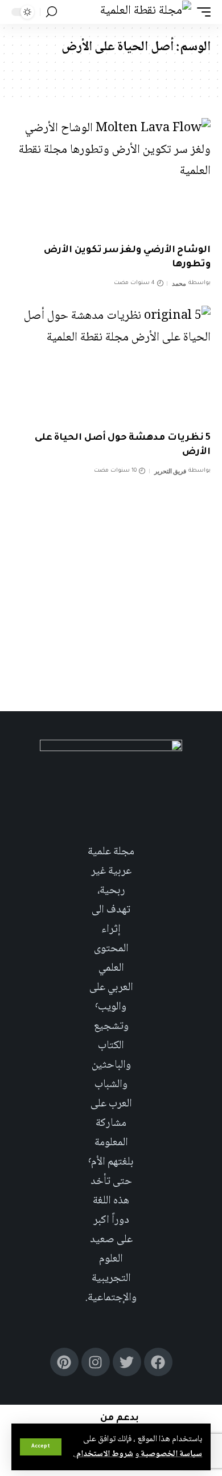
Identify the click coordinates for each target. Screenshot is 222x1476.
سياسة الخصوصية (170, 1454)
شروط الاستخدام (104, 1454)
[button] (40, 1446)
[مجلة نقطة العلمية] (145, 12)
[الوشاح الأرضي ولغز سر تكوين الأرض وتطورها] (111, 178)
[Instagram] (95, 1362)
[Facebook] (158, 1362)
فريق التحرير (170, 471)
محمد (179, 283)
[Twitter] (127, 1362)
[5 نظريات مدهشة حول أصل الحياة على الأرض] (111, 365)
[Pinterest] (64, 1362)
